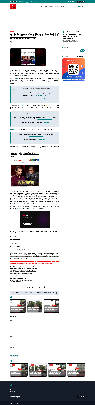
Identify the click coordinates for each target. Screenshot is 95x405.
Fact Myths (15, 396)
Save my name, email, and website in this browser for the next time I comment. (26, 353)
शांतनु (17, 78)
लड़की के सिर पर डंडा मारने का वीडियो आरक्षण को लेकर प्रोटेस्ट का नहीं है (17, 309)
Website (12, 347)
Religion (45, 6)
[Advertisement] (47, 18)
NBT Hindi (23, 148)
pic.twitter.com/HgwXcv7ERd (36, 136)
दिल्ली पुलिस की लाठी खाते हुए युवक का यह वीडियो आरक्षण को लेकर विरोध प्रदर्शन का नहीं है (74, 374)
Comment (12, 320)
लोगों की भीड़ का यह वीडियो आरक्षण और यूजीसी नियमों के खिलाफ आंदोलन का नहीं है (34, 309)
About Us (12, 388)
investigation (50, 6)
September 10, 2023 (41, 98)
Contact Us (12, 389)
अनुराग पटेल (21, 105)
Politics (41, 6)
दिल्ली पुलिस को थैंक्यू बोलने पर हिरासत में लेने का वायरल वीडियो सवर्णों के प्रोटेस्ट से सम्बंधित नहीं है (51, 310)
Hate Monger (56, 6)
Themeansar (32, 403)
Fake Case (63, 6)
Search (66, 47)
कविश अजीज (12, 129)
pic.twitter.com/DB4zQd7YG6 (45, 119)
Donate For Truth (13, 391)
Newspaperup (26, 403)
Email (11, 341)
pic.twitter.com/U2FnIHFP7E (40, 95)
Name (11, 336)
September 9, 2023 (46, 122)
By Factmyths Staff (15, 41)
